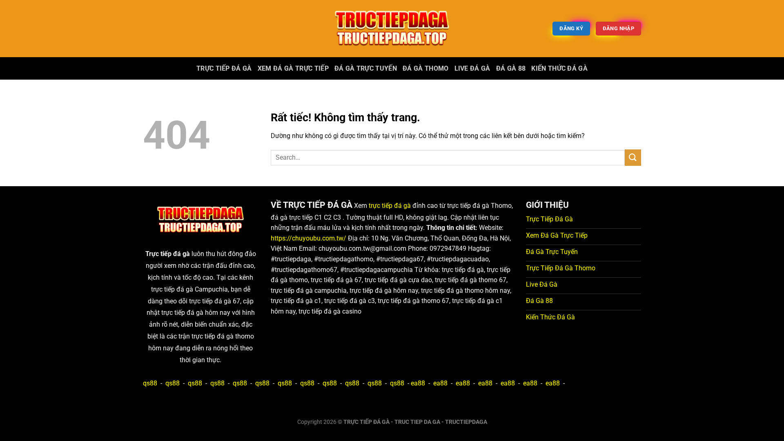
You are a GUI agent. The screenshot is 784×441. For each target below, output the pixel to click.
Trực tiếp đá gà (224, 68)
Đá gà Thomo (426, 68)
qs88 (150, 383)
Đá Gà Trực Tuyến (365, 68)
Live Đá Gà (472, 68)
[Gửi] (633, 157)
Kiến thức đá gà (559, 68)
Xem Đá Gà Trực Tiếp (293, 68)
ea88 (418, 383)
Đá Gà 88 (511, 68)
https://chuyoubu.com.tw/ (308, 238)
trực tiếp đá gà (390, 205)
